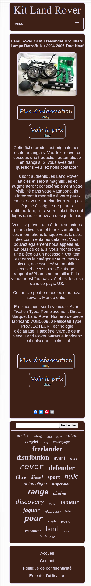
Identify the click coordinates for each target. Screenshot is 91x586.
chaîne (59, 493)
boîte (68, 511)
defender (62, 467)
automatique (35, 483)
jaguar (31, 510)
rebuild (65, 521)
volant (71, 435)
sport (54, 477)
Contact (47, 560)
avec (74, 458)
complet (31, 441)
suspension (61, 483)
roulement (33, 531)
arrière (23, 435)
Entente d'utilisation (47, 575)
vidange (38, 436)
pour (33, 519)
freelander (47, 449)
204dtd (52, 504)
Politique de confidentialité (47, 568)
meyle (52, 521)
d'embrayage (47, 536)
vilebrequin (52, 511)
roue (66, 531)
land (52, 528)
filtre (21, 477)
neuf (45, 442)
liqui (49, 436)
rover (31, 467)
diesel (37, 477)
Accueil (47, 553)
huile (72, 476)
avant (59, 458)
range (38, 492)
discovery (30, 501)
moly (59, 436)
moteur (70, 502)
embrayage (61, 442)
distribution (33, 457)
